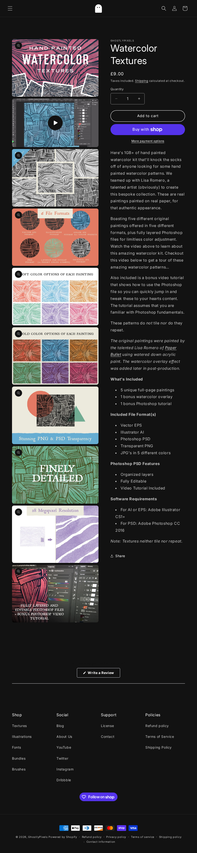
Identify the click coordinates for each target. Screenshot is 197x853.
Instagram (65, 769)
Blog (60, 726)
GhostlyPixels (38, 837)
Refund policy (157, 726)
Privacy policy (116, 837)
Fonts (16, 747)
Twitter (62, 758)
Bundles (18, 758)
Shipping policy (170, 837)
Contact (107, 736)
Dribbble (63, 780)
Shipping (141, 81)
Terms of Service (159, 736)
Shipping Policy (158, 747)
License (107, 726)
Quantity (117, 89)
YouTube (63, 747)
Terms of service (142, 837)
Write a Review (103, 674)
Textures (19, 726)
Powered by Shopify (63, 837)
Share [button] (120, 556)
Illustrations (22, 736)
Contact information (100, 841)
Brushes (18, 769)
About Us (64, 736)
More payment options (147, 141)
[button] (10, 8)
